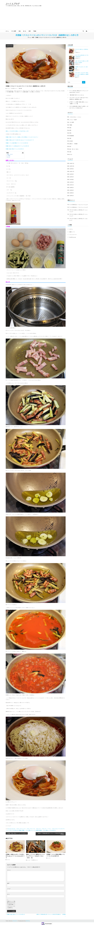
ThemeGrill (15, 920)
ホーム (7, 31)
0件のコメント (14, 88)
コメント (9, 870)
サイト (8, 894)
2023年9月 (71, 168)
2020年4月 (71, 190)
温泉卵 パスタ (28, 91)
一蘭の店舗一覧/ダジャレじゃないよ (76, 95)
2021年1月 (71, 184)
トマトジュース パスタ (20, 90)
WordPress (28, 920)
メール (8, 888)
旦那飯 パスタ (13, 91)
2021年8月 (71, 179)
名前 (8, 883)
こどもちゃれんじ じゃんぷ (75, 117)
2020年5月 (71, 187)
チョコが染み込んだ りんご (75, 204)
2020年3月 (71, 192)
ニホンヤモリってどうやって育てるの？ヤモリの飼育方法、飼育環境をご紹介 (81, 74)
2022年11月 (71, 171)
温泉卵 (24, 91)
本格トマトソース (20, 91)
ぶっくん (8, 88)
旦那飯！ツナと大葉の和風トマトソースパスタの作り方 (17, 143)
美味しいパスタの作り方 (36, 91)
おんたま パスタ (13, 90)
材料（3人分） (10, 154)
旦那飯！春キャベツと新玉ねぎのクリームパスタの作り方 (17, 146)
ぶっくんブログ (13, 3)
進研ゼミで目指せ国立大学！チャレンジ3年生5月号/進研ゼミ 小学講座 (52, 834)
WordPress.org (72, 237)
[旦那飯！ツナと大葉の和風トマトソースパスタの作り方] (56, 846)
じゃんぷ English (73, 119)
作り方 (8, 157)
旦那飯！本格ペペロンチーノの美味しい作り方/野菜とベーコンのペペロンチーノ (22, 137)
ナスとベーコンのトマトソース (52, 90)
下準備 (8, 155)
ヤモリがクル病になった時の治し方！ (77, 210)
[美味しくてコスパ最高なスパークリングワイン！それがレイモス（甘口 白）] (35, 846)
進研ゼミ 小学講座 (73, 143)
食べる (24, 31)
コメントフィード (73, 234)
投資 (70, 127)
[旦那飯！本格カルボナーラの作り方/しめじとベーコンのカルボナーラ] (15, 846)
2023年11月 (71, 163)
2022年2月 (71, 176)
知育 (70, 138)
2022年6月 (71, 174)
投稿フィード (72, 231)
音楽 (20, 31)
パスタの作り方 (15, 830)
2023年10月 (71, 166)
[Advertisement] (47, 19)
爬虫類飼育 (71, 135)
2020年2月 (71, 195)
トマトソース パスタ (29, 90)
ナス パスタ (35, 90)
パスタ (59, 90)
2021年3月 (71, 182)
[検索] (83, 82)
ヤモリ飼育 (13, 31)
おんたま (8, 90)
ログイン (71, 229)
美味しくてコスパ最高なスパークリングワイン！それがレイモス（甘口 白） (35, 856)
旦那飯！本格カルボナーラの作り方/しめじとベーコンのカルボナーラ (20, 140)
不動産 (34, 31)
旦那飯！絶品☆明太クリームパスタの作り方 (15, 149)
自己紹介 (71, 141)
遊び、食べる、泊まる (73, 149)
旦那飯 (9, 91)
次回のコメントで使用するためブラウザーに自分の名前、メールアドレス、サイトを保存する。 (11, 904)
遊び (70, 146)
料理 (33, 37)
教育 (30, 31)
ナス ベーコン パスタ (42, 90)
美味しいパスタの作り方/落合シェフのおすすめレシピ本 (17, 131)
